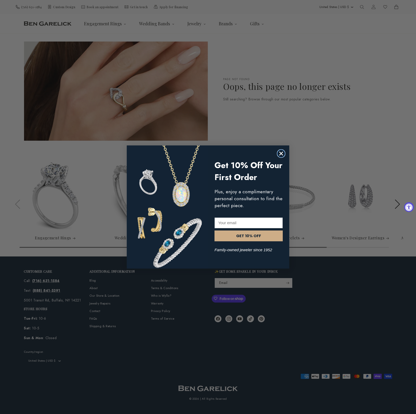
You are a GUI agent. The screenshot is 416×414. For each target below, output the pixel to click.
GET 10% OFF (248, 235)
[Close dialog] (281, 153)
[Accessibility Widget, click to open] (409, 207)
